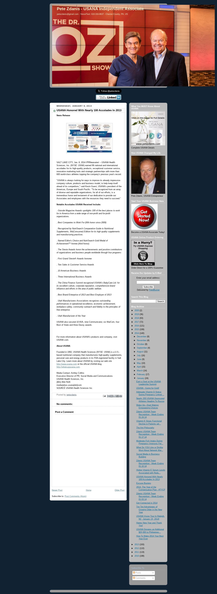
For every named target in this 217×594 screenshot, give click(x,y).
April (139, 367)
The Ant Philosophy (145, 428)
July (139, 355)
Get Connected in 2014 (146, 503)
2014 (137, 333)
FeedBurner (154, 290)
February (141, 374)
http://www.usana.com (67, 364)
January (141, 378)
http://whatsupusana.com (68, 367)
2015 (137, 329)
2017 (137, 322)
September (142, 348)
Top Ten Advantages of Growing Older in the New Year (149, 510)
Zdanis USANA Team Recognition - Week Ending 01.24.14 (150, 414)
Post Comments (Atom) (75, 496)
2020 (137, 310)
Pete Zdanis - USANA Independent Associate (100, 8)
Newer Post (57, 490)
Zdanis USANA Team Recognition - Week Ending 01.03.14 (150, 496)
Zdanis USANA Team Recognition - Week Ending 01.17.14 (150, 434)
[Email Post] (104, 396)
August (140, 352)
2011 (137, 552)
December (142, 336)
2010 (137, 556)
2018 (137, 318)
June (139, 359)
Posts (138, 573)
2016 (137, 326)
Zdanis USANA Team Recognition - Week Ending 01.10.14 (150, 463)
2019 (137, 314)
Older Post (120, 490)
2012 (137, 548)
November (142, 340)
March (140, 371)
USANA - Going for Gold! (147, 388)
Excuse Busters (143, 483)
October (141, 344)
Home (88, 490)
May (139, 363)
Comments (140, 578)
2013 (137, 544)
